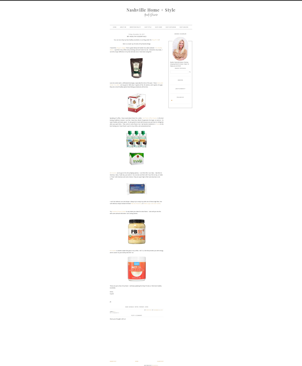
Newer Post (113, 361)
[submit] (189, 72)
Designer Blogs (155, 365)
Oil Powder (113, 250)
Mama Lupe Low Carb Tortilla (152, 203)
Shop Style (148, 27)
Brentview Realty (135, 27)
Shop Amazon (184, 27)
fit (114, 311)
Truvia (157, 124)
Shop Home (158, 27)
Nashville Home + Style (151, 10)
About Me (123, 27)
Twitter (136, 306)
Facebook (131, 306)
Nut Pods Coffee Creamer (150, 118)
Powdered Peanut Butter (119, 211)
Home (114, 27)
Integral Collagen (121, 48)
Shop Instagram (171, 27)
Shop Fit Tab (155, 40)
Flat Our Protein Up (136, 203)
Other (146, 306)
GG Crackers (113, 173)
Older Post (160, 361)
